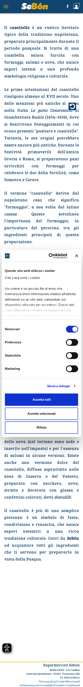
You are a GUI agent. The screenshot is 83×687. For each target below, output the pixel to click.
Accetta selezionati (41, 413)
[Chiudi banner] (76, 255)
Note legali (72, 681)
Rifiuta (41, 427)
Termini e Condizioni (67, 685)
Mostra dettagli (58, 386)
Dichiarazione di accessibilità (37, 685)
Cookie (61, 681)
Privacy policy (47, 681)
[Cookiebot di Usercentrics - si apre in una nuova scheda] (50, 256)
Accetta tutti (42, 399)
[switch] (72, 342)
